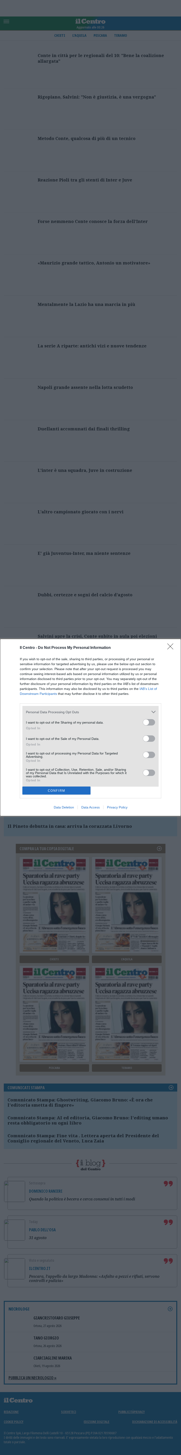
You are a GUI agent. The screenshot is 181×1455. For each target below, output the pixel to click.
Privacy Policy (117, 807)
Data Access (90, 807)
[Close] (171, 647)
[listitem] (90, 711)
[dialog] (90, 727)
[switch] (149, 722)
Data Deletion (64, 807)
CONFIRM (56, 790)
